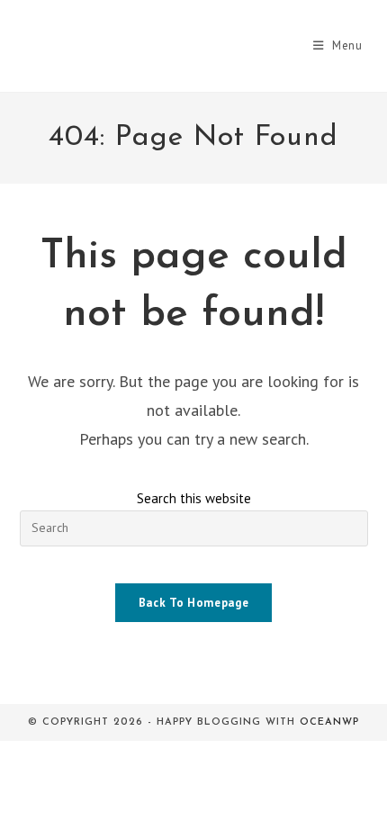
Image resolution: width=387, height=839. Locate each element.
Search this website (194, 498)
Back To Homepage (193, 602)
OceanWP (329, 722)
